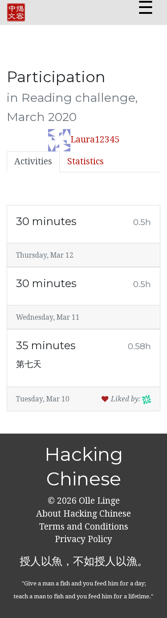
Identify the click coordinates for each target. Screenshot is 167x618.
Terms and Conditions (83, 527)
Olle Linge (98, 501)
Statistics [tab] (85, 161)
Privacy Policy (83, 539)
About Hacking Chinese (83, 514)
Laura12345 (94, 139)
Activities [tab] (33, 161)
